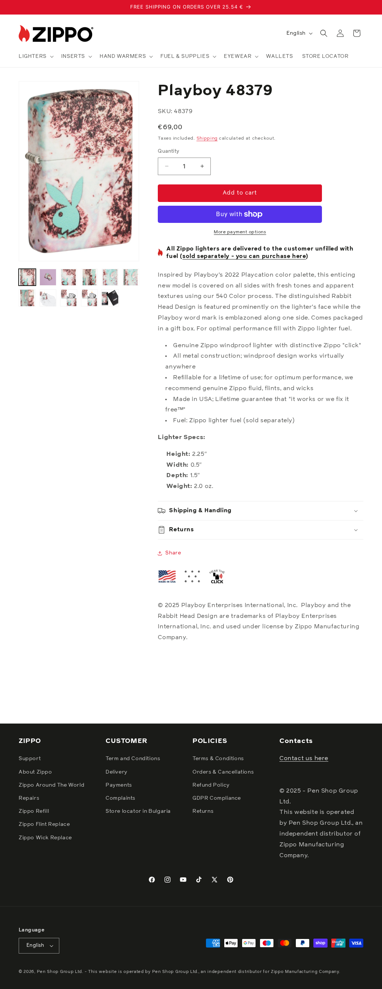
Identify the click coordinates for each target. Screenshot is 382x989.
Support (30, 758)
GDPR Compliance (216, 798)
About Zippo (35, 772)
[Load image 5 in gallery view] (110, 277)
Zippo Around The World (51, 785)
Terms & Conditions (218, 758)
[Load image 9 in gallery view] (68, 298)
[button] (35, 56)
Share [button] (173, 553)
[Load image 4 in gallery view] (89, 277)
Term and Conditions (133, 758)
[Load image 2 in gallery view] (48, 277)
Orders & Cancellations (223, 772)
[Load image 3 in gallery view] (68, 277)
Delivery (117, 772)
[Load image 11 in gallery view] (110, 298)
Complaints (120, 798)
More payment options (240, 232)
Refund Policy (211, 785)
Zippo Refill (34, 811)
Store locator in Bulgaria (138, 811)
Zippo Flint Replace (44, 824)
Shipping (207, 138)
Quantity (168, 151)
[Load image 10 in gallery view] (89, 298)
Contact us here (303, 758)
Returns (202, 811)
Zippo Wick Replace (45, 837)
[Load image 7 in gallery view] (27, 298)
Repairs (29, 798)
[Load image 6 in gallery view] (131, 277)
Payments (119, 785)
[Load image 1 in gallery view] (27, 277)
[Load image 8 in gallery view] (48, 298)
